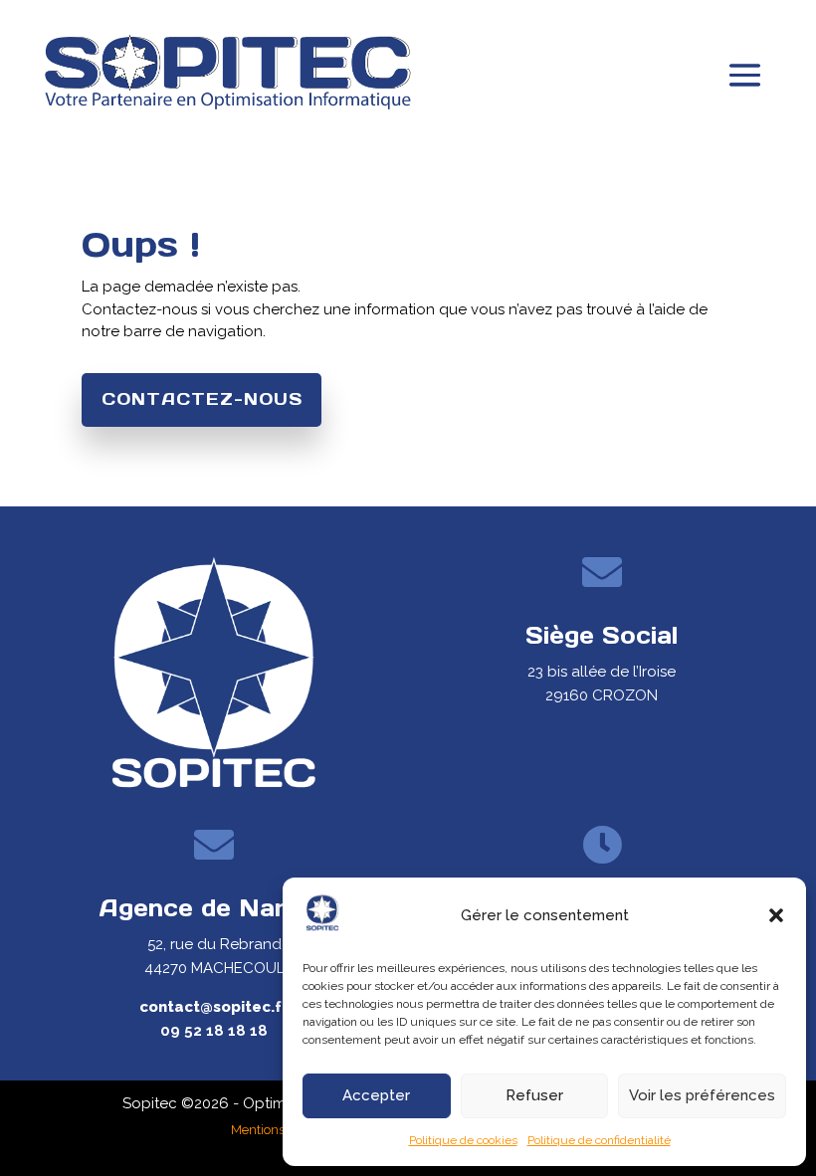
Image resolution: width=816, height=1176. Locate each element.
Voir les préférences (702, 1095)
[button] (776, 915)
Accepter (376, 1095)
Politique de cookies (463, 1140)
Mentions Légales (282, 1129)
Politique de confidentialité (599, 1140)
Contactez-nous (202, 399)
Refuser (534, 1095)
